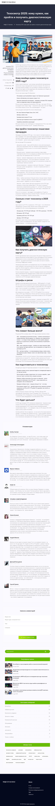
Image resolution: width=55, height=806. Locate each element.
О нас (30, 785)
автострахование (9, 762)
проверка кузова (9, 756)
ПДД (25, 759)
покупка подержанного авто (20, 756)
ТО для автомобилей (9, 73)
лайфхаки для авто (38, 750)
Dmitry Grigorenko (7, 80)
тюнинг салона (39, 759)
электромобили (28, 750)
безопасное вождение (20, 762)
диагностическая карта (8, 68)
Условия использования (34, 788)
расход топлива (41, 753)
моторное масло (32, 753)
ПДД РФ (7, 759)
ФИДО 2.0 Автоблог (9, 2)
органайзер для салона (16, 759)
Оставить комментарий (27, 637)
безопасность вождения (11, 750)
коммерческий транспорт (21, 753)
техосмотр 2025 (10, 66)
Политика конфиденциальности (36, 790)
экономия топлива (10, 753)
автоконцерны (45, 756)
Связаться (31, 794)
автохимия (20, 750)
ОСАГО (30, 756)
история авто (30, 759)
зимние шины (37, 756)
